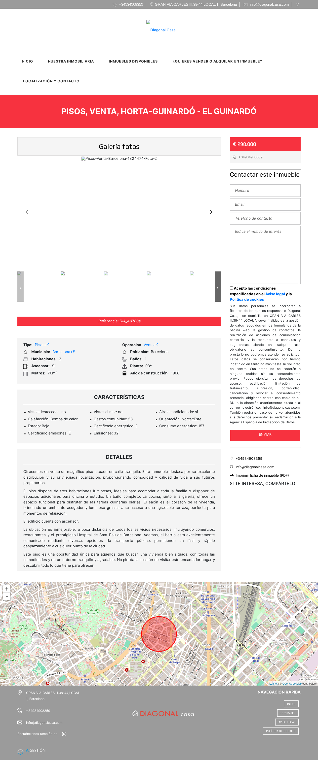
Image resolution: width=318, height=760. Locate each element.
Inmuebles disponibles (133, 61)
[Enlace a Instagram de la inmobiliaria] (298, 4)
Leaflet (273, 683)
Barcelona (61, 351)
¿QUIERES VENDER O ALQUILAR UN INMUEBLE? (217, 61)
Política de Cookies (280, 731)
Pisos (40, 344)
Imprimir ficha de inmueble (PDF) (262, 475)
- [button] (7, 596)
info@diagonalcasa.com (255, 467)
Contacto (287, 713)
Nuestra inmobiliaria (71, 61)
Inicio (27, 61)
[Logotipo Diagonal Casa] (154, 28)
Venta (149, 344)
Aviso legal (275, 294)
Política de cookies (247, 299)
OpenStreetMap (292, 683)
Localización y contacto (51, 81)
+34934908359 (250, 157)
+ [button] (6, 589)
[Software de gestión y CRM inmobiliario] (31, 751)
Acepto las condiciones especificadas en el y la (261, 294)
